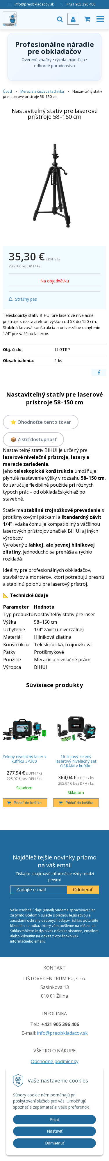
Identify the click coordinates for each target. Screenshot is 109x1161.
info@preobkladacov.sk (34, 4)
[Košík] (87, 19)
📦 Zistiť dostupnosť (33, 439)
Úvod (7, 91)
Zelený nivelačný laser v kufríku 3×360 (24, 759)
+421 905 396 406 (80, 4)
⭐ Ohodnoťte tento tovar (40, 422)
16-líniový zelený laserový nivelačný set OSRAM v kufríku (76, 761)
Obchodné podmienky (54, 1061)
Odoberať (83, 889)
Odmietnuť (54, 1143)
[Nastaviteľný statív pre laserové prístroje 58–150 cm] (54, 184)
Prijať (54, 1119)
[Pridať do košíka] (24, 802)
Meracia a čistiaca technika (42, 91)
